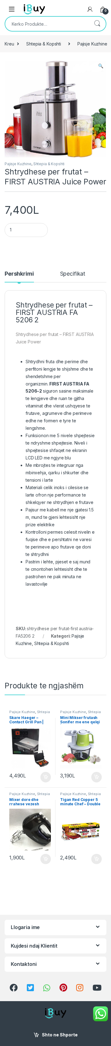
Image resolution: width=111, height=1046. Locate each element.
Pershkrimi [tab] (19, 274)
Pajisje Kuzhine (18, 163)
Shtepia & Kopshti (43, 43)
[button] (100, 66)
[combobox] (46, 24)
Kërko (97, 24)
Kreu (9, 43)
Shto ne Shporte (60, 1034)
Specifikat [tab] (72, 274)
